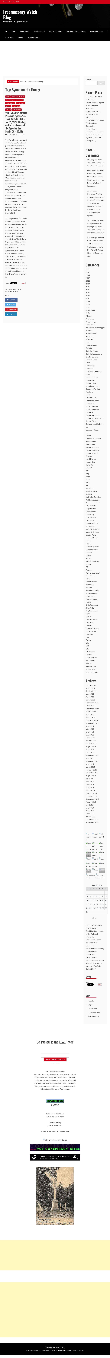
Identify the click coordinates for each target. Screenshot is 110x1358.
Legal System (91, 509)
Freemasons (20, 103)
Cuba (88, 395)
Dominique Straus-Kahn (95, 418)
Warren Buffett (92, 672)
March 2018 (90, 738)
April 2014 (90, 787)
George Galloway (92, 447)
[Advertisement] (55, 57)
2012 (88, 278)
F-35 (88, 433)
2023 (88, 307)
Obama (88, 564)
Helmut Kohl (90, 462)
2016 (88, 290)
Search (88, 80)
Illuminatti (89, 465)
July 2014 (89, 779)
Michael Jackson (92, 549)
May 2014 (90, 784)
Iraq (87, 473)
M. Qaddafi (90, 526)
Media (88, 541)
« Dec (94, 918)
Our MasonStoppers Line (55, 1071)
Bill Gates (89, 339)
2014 (88, 284)
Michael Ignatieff (92, 547)
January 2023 (91, 688)
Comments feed (94, 1012)
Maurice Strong (91, 538)
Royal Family (90, 596)
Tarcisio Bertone (92, 620)
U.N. (87, 646)
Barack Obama (91, 333)
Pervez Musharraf (93, 573)
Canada (89, 348)
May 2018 (90, 735)
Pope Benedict (91, 582)
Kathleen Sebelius (92, 500)
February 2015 (91, 770)
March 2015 (90, 767)
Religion (89, 587)
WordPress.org (93, 1016)
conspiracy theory (92, 386)
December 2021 (92, 703)
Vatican (8, 109)
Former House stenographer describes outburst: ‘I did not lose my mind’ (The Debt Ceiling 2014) (95, 135)
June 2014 (90, 781)
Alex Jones (90, 319)
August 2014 (91, 776)
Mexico (88, 544)
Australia (89, 330)
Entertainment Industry (95, 424)
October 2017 (91, 743)
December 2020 (92, 720)
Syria (88, 614)
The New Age (91, 631)
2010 (88, 272)
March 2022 (90, 700)
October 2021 (91, 706)
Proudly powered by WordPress (38, 1350)
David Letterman (92, 409)
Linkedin (11, 314)
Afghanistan (90, 310)
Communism (19, 100)
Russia (88, 602)
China (88, 363)
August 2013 (91, 802)
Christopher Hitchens (94, 371)
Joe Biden (89, 488)
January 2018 (91, 741)
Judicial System (91, 491)
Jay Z (88, 482)
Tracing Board (39, 31)
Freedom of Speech (93, 438)
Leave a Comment (13, 291)
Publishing (89, 584)
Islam (88, 477)
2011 (88, 275)
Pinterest (12, 309)
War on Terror (91, 669)
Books (88, 342)
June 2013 (90, 808)
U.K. (87, 643)
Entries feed (92, 1008)
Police (88, 579)
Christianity (9, 100)
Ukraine (89, 655)
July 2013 (89, 805)
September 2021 (92, 708)
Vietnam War (17, 109)
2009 (88, 269)
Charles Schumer (92, 357)
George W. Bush (92, 453)
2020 (88, 298)
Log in (90, 1005)
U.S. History (16, 106)
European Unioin (92, 430)
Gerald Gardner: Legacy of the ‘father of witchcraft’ (95, 106)
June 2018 (90, 732)
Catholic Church (92, 351)
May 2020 (90, 729)
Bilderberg (89, 336)
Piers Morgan (91, 576)
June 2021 (90, 714)
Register (91, 1001)
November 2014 (92, 773)
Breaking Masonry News (76, 31)
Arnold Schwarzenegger (95, 328)
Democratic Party (92, 415)
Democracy (90, 412)
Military (8, 106)
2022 (88, 304)
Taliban (88, 617)
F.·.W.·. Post (9, 37)
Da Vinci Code (91, 398)
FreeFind (58, 1063)
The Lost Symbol (92, 628)
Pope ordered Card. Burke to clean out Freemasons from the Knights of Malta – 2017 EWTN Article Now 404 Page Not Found (95, 246)
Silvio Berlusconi (92, 605)
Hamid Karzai (91, 459)
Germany (89, 456)
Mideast (89, 552)
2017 (88, 293)
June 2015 (90, 764)
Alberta (89, 316)
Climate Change (92, 377)
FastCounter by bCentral (55, 1117)
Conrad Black (91, 383)
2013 (88, 281)
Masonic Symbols (92, 532)
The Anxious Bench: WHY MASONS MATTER (93, 114)
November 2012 (92, 822)
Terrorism (89, 625)
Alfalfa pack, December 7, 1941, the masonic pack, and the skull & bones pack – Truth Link (95, 197)
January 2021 (91, 717)
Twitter (11, 304)
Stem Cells (90, 608)
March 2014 (90, 790)
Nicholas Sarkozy (92, 561)
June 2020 (90, 726)
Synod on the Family (14, 289)
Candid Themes (78, 1350)
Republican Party (92, 590)
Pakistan (89, 570)
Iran (87, 471)
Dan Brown (90, 403)
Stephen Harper (92, 611)
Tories (88, 637)
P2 (87, 567)
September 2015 (92, 761)
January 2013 (91, 816)
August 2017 (91, 746)
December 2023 (92, 685)
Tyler (14, 31)
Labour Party (91, 506)
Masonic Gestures (92, 529)
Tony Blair (89, 634)
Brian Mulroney (91, 345)
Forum (20, 37)
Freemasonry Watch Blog (20, 14)
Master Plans (91, 535)
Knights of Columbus (93, 503)
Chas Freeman (91, 360)
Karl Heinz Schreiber (93, 497)
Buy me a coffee (34, 37)
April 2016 (90, 758)
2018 (88, 295)
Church (88, 374)
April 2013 (90, 811)
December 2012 (92, 819)
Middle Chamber (55, 31)
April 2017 (90, 749)
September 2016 (92, 755)
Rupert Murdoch (92, 599)
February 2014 (91, 793)
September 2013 (92, 799)
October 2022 (91, 691)
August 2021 (91, 711)
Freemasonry (10, 103)
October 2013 (91, 796)
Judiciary (89, 494)
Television (89, 622)
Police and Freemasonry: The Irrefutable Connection (95, 123)
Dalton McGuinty (92, 401)
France (88, 436)
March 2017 (90, 752)
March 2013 (90, 814)
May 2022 (90, 694)
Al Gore (88, 313)
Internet (89, 468)
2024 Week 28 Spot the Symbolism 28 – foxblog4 (95, 223)
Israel (88, 479)
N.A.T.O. (89, 558)
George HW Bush (92, 450)
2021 (88, 301)
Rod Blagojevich (92, 593)
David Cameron (92, 406)
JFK (87, 485)
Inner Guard (24, 31)
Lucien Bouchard (92, 523)
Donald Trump (91, 421)
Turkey (88, 640)
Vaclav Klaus (90, 660)
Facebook (12, 300)
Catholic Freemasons (17, 96)
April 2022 (90, 697)
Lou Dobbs (90, 520)
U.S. (87, 649)
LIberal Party (91, 517)
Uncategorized (91, 657)
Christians (89, 368)
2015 (7, 96)
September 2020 (92, 723)
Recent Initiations (97, 31)
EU (87, 427)
